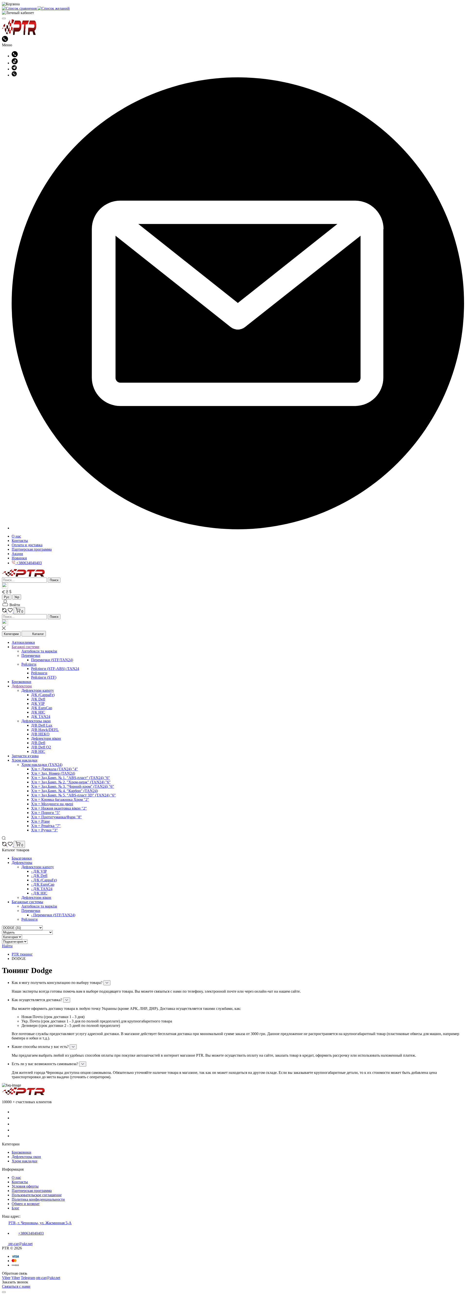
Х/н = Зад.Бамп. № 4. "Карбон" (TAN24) (64, 791)
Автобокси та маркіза (39, 651)
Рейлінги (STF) (43, 677)
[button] (11, 605)
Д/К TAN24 (40, 717)
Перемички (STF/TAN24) (52, 660)
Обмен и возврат (26, 1204)
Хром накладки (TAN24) (41, 765)
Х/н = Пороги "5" (45, 813)
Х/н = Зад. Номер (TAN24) (53, 773)
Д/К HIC (38, 712)
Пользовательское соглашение (37, 1195)
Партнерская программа (32, 549)
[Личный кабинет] (233, 13)
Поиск (54, 580)
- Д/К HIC (39, 893)
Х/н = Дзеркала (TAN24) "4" (54, 769)
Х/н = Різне (40, 821)
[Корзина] (233, 4)
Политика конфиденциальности (38, 1199)
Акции (17, 554)
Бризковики (21, 1152)
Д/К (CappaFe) (43, 695)
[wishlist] (11, 611)
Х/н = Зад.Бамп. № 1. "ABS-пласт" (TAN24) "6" (70, 778)
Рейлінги (28, 664)
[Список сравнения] (20, 8)
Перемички (30, 655)
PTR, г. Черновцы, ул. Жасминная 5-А (40, 1223)
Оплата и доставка (27, 545)
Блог (15, 1208)
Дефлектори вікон (46, 738)
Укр (16, 597)
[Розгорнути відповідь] (106, 982)
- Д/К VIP (39, 871)
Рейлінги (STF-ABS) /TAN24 (55, 669)
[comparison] (5, 611)
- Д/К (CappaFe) (44, 880)
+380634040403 (31, 1233)
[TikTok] (15, 63)
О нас (16, 536)
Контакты (20, 541)
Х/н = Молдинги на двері (52, 804)
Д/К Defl (38, 699)
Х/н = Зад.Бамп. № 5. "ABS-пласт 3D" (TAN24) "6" (73, 795)
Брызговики (22, 858)
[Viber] (14, 75)
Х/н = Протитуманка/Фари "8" (56, 817)
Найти (7, 946)
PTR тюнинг (22, 954)
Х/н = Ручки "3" (44, 830)
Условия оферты (25, 1186)
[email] (238, 528)
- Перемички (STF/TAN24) (53, 915)
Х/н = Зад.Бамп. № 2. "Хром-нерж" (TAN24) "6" (71, 782)
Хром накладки (24, 1161)
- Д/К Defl (39, 876)
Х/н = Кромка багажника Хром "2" (60, 799)
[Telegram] (14, 69)
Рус (6, 597)
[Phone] (14, 1112)
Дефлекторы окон (36, 721)
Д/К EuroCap (41, 708)
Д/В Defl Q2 (41, 747)
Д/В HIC (38, 751)
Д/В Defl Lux (41, 725)
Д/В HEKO (40, 734)
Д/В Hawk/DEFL (45, 730)
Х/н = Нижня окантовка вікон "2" (59, 808)
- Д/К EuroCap (42, 884)
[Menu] (4, 18)
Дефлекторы (22, 863)
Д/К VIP (38, 703)
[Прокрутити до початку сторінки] (4, 1292)
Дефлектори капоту (37, 690)
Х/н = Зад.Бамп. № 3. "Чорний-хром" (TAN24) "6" (72, 786)
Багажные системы (27, 902)
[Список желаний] (54, 8)
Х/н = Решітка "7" (46, 826)
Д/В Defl (38, 743)
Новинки (19, 558)
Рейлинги (39, 673)
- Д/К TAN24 (41, 889)
